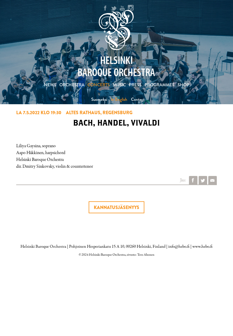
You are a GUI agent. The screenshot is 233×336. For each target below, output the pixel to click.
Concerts (99, 85)
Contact (138, 99)
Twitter (203, 180)
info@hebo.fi (179, 246)
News (50, 85)
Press (135, 85)
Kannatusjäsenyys (116, 207)
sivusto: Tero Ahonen (140, 255)
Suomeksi (99, 99)
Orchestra (71, 85)
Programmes (159, 85)
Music (119, 85)
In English (119, 99)
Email (212, 180)
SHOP (183, 85)
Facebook (193, 180)
